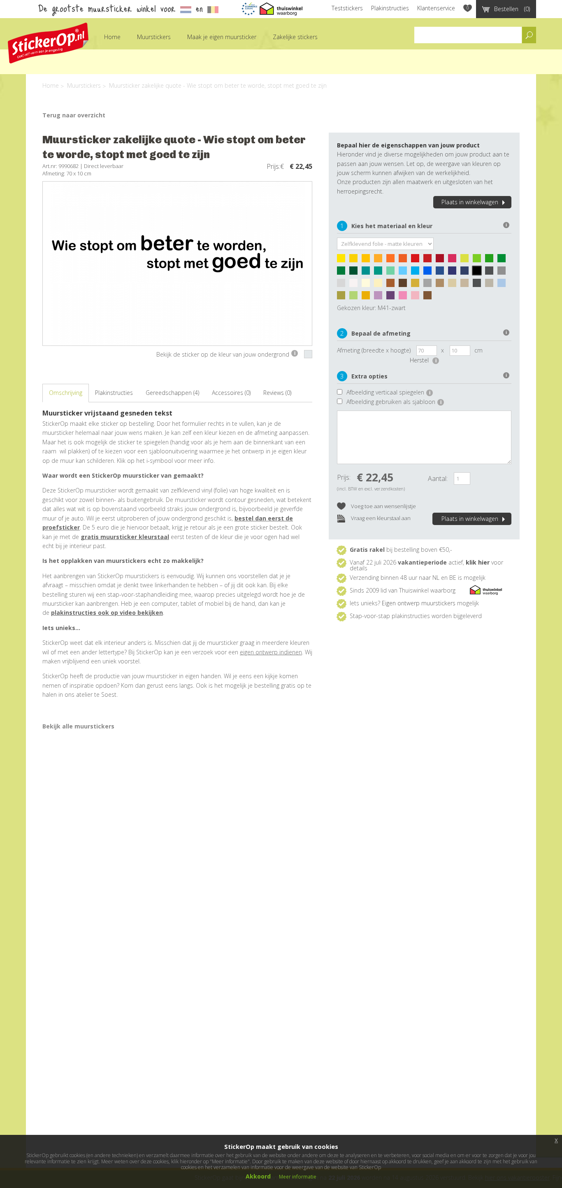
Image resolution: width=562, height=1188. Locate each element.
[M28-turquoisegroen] (380, 272)
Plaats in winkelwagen (469, 202)
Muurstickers (154, 37)
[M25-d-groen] (355, 272)
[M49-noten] (392, 285)
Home (112, 37)
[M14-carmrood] (442, 260)
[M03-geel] (368, 260)
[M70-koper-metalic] (429, 297)
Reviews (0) (277, 393)
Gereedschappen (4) (172, 393)
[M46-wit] (355, 285)
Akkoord (258, 1176)
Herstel (423, 360)
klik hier (478, 562)
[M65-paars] (392, 297)
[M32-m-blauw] (429, 272)
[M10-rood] (417, 260)
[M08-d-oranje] (405, 260)
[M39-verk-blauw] (466, 272)
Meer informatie (297, 1176)
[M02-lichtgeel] (355, 260)
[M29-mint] (392, 272)
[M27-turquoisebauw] (368, 272)
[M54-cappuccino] (442, 285)
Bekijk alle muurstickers (78, 726)
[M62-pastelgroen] (355, 297)
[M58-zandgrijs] (491, 285)
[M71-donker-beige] (466, 285)
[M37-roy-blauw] (454, 272)
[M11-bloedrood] (429, 260)
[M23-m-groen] (343, 272)
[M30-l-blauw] (405, 272)
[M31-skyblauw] (417, 272)
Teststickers (347, 8)
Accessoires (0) (231, 393)
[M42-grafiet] (491, 272)
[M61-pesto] (343, 297)
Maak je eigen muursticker (221, 37)
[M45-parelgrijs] (343, 285)
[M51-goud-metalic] (417, 285)
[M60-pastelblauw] (503, 285)
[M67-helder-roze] (405, 297)
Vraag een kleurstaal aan (380, 518)
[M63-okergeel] (368, 297)
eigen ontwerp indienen (271, 652)
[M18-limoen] (479, 260)
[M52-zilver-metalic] (429, 285)
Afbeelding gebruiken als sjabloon (393, 402)
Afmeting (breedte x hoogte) (374, 350)
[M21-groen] (503, 260)
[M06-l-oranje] (380, 260)
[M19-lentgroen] (491, 260)
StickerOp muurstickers (48, 43)
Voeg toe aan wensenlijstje (383, 506)
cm (478, 350)
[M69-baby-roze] (417, 297)
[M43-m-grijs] (503, 272)
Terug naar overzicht (73, 115)
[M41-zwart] (479, 272)
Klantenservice (436, 8)
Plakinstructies (390, 8)
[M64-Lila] (380, 297)
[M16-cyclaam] (454, 260)
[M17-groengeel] (466, 260)
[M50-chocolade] (405, 285)
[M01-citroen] (343, 260)
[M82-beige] (454, 285)
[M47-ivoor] (368, 285)
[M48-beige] (380, 285)
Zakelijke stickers (295, 37)
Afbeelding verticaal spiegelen (388, 392)
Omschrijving (65, 393)
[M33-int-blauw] (442, 272)
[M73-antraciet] (479, 285)
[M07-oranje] (392, 260)
